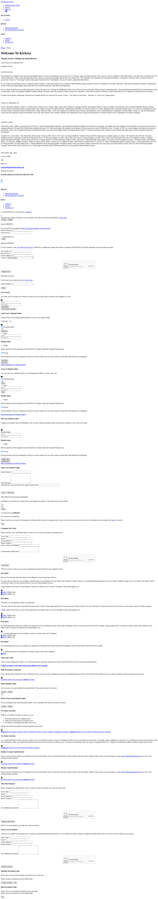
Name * (3, 538)
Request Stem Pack (8, 821)
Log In (7, 20)
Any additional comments (9, 808)
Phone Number (6, 543)
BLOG (7, 40)
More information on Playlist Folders (13, 365)
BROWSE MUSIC (11, 28)
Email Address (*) (7, 230)
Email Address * (6, 472)
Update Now (5, 459)
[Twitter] (2, 182)
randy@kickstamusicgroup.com (12, 167)
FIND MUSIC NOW (12, 5)
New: (5, 333)
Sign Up (8, 9)
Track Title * (5, 536)
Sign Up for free (26, 228)
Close (3, 492)
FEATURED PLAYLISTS (14, 30)
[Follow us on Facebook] (1, 180)
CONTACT (9, 42)
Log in (7, 7)
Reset (3, 288)
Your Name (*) (6, 251)
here (113, 520)
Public (6, 345)
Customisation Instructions (10, 551)
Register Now (6, 271)
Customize (5, 565)
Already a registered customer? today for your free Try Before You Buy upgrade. (79, 732)
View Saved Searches (8, 309)
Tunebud (28, 212)
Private (6, 353)
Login (3, 239)
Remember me (8, 237)
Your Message (6, 483)
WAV (5, 594)
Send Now (10, 492)
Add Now (4, 331)
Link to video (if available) (10, 545)
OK (15, 883)
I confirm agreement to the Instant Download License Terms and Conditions (29, 651)
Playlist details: (6, 432)
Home (3, 48)
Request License (7, 866)
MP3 (5, 592)
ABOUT (8, 38)
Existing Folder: (9, 327)
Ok (3, 524)
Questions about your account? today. (18, 679)
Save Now (5, 307)
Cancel (4, 692)
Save (3, 509)
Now (3, 383)
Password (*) (5, 233)
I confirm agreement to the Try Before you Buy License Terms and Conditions (30, 633)
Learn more (63, 218)
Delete (10, 692)
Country (3, 258)
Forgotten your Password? (41, 228)
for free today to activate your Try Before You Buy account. (24, 732)
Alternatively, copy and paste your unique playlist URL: (20, 485)
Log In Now (28, 280)
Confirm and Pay (7, 883)
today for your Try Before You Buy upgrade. (20, 748)
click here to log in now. (25, 247)
